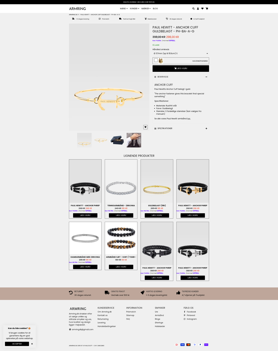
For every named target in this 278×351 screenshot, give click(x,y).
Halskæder (160, 326)
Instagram (191, 319)
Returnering (103, 319)
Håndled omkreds (161, 49)
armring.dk (73, 15)
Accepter (17, 344)
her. (189, 118)
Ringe (157, 319)
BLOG (155, 8)
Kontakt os (103, 315)
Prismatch (131, 311)
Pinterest (190, 315)
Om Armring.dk (105, 311)
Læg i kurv (121, 267)
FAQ (128, 319)
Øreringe (159, 322)
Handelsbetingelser (107, 326)
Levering (101, 322)
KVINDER (134, 8)
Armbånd (159, 315)
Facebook (191, 311)
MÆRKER (145, 8)
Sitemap (130, 315)
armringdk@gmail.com (82, 329)
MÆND (123, 8)
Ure (156, 311)
